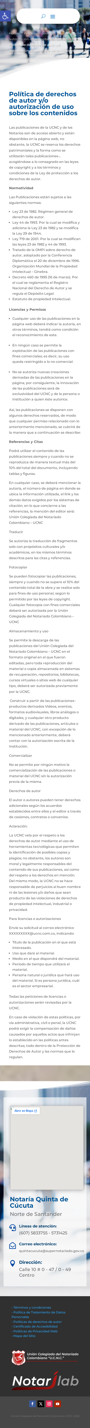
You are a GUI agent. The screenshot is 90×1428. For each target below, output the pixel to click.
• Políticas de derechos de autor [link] (37, 1322)
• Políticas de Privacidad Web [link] (35, 1331)
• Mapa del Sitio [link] (24, 1336)
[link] (5, 16)
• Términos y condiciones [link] (31, 1307)
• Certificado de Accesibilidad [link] (35, 1326)
